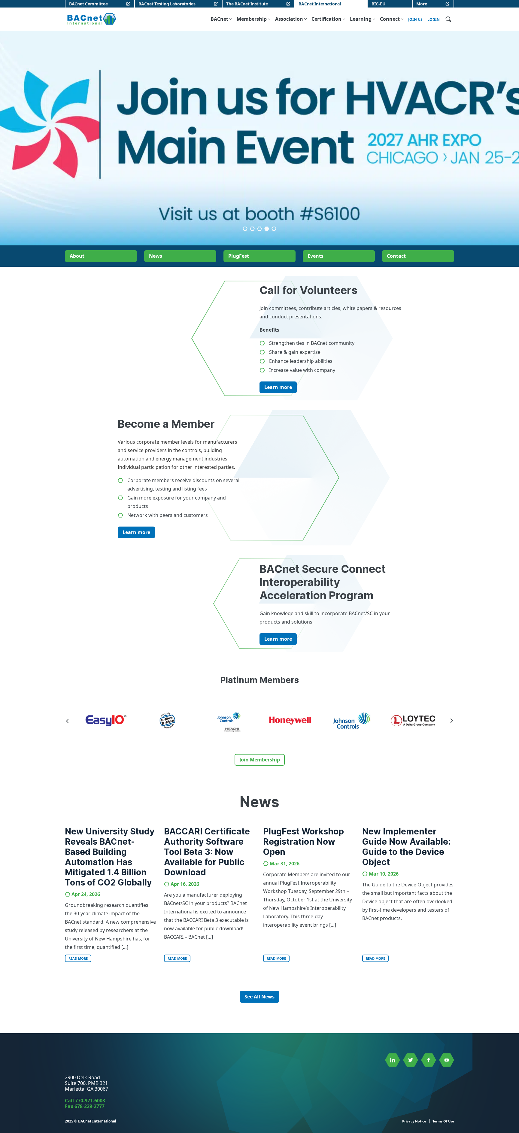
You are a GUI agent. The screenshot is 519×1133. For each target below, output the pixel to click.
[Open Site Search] (448, 19)
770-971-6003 (90, 1100)
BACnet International (320, 4)
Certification (326, 19)
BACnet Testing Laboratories (166, 4)
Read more (78, 958)
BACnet (219, 19)
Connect (390, 19)
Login (433, 19)
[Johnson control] (291, 721)
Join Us (415, 19)
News (155, 256)
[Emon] (107, 721)
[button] (259, 228)
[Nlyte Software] (414, 721)
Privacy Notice (414, 1121)
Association (289, 19)
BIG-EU (378, 4)
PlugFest (238, 256)
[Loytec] (352, 721)
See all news (259, 996)
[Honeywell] (229, 721)
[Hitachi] (168, 722)
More (421, 4)
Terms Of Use (443, 1121)
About (77, 256)
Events (315, 256)
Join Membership (259, 759)
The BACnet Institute (247, 4)
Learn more (278, 387)
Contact (396, 256)
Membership (252, 19)
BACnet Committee (88, 4)
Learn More (259, 193)
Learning (361, 19)
